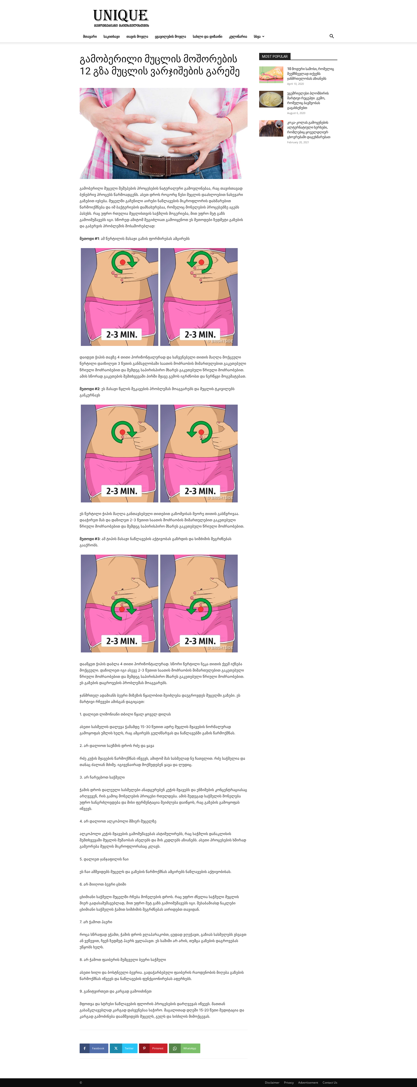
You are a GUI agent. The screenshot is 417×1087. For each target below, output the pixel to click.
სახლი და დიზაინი (207, 36)
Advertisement (308, 1082)
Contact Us (330, 1082)
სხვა (257, 36)
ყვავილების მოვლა (170, 36)
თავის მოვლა (137, 36)
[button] (331, 37)
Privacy (289, 1082)
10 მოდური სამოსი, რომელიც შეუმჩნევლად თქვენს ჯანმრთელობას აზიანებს (310, 73)
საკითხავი (112, 36)
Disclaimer (272, 1082)
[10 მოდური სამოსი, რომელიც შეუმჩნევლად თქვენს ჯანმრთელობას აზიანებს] (271, 74)
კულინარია (238, 36)
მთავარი (90, 36)
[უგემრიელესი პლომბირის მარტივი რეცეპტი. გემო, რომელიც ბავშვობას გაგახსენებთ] (271, 99)
